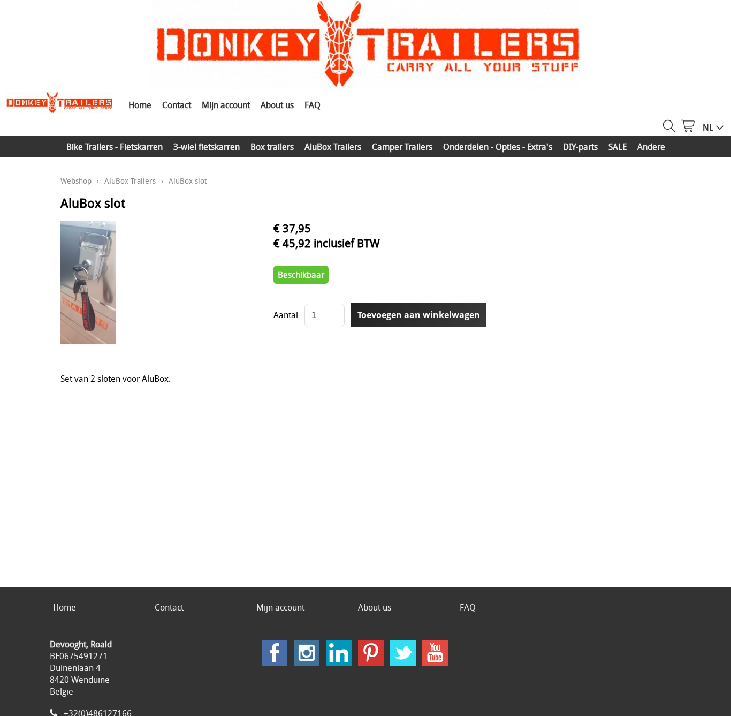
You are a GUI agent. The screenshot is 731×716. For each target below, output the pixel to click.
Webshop (76, 181)
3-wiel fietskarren (206, 147)
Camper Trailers (402, 147)
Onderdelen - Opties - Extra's (497, 147)
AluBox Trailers (332, 147)
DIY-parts (580, 147)
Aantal (285, 315)
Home (139, 105)
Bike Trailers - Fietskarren (114, 147)
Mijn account (226, 105)
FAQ (312, 105)
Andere (651, 147)
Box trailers (272, 147)
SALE (617, 147)
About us (277, 105)
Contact (176, 105)
